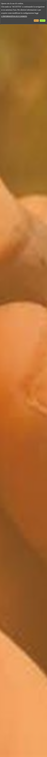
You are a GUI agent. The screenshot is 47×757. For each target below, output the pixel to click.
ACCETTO (42, 20)
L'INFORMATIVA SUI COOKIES (14, 16)
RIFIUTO (36, 20)
